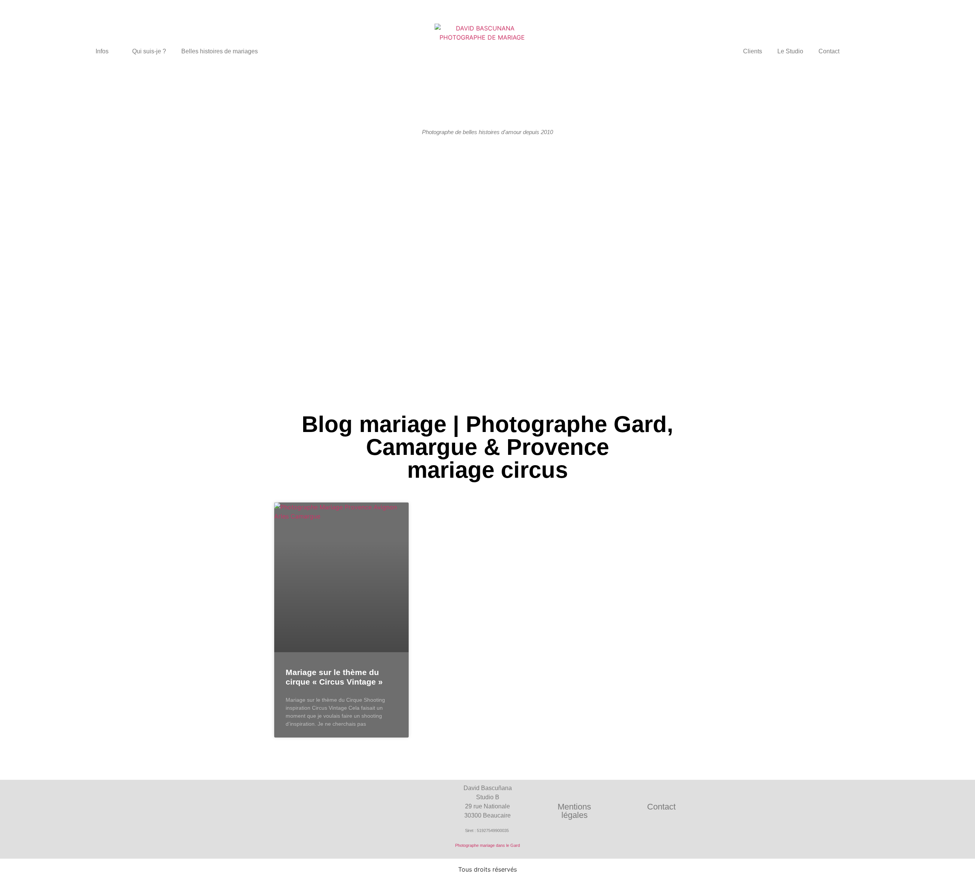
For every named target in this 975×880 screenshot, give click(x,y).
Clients (752, 51)
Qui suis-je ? (149, 51)
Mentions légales (574, 811)
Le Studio (790, 51)
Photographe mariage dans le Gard (487, 845)
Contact (828, 51)
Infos (102, 51)
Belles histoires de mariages (219, 51)
